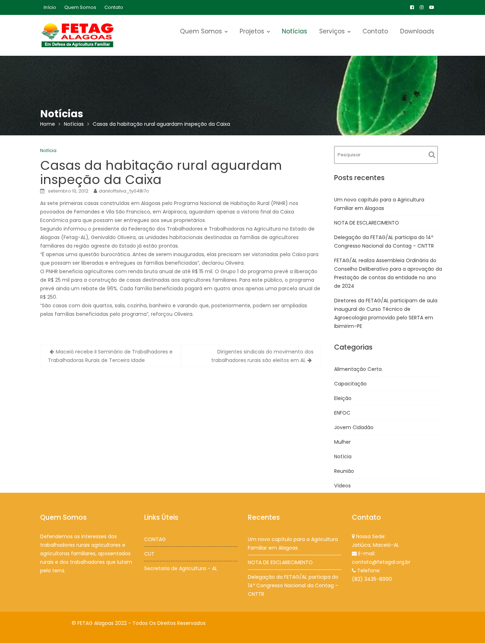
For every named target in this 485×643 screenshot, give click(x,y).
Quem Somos (80, 7)
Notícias (294, 31)
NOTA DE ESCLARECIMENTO (366, 222)
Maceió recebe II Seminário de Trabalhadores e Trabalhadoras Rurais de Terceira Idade (110, 356)
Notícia (48, 150)
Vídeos (342, 485)
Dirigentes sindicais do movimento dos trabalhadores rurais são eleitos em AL (262, 356)
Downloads (417, 31)
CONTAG (155, 539)
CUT (149, 553)
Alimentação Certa (358, 369)
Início (50, 7)
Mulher (342, 441)
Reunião (344, 471)
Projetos (252, 31)
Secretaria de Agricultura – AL (180, 568)
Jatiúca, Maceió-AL (375, 545)
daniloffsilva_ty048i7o (124, 191)
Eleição (343, 398)
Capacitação (350, 383)
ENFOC (342, 412)
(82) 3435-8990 (372, 579)
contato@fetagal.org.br (381, 562)
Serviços (332, 31)
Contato (113, 7)
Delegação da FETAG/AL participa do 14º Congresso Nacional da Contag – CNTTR (293, 585)
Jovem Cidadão (354, 427)
